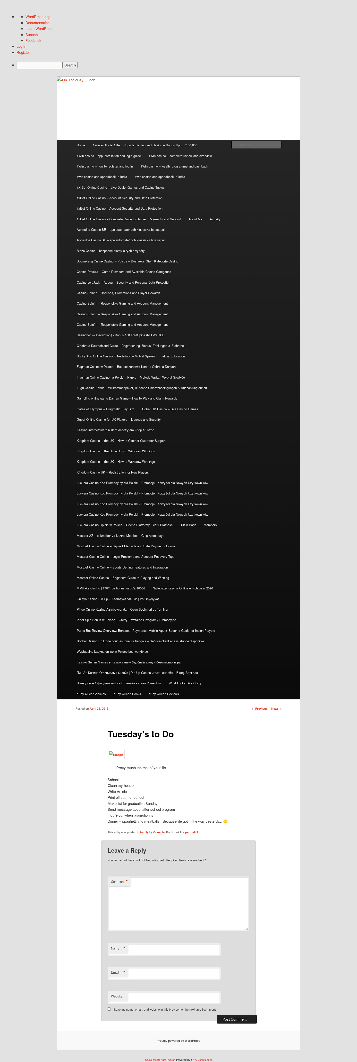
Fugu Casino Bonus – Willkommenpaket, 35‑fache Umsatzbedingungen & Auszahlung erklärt (142, 387)
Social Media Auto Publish (160, 1060)
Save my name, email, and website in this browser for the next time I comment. (165, 1009)
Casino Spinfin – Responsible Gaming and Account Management (122, 303)
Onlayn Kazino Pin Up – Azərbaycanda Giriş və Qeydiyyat (118, 598)
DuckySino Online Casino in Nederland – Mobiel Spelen (116, 356)
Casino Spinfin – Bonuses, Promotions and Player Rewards (118, 292)
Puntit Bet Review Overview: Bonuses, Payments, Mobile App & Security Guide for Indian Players (146, 630)
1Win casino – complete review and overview (180, 155)
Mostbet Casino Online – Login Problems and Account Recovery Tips (125, 556)
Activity (215, 219)
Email (118, 972)
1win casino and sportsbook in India (102, 176)
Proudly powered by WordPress (178, 1040)
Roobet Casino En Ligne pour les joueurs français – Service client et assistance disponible (140, 641)
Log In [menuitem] (21, 46)
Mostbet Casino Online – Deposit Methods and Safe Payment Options (126, 546)
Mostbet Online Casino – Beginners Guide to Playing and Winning (123, 577)
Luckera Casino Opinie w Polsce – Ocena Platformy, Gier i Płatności (125, 524)
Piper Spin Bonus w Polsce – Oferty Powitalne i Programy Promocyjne (126, 619)
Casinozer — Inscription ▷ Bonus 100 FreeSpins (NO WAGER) (121, 335)
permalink (192, 832)
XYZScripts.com (202, 1060)
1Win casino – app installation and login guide (109, 155)
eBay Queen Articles (91, 693)
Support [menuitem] (32, 34)
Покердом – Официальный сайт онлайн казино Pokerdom (119, 683)
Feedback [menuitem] (33, 40)
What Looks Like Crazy (185, 683)
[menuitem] (183, 65)
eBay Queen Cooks (127, 693)
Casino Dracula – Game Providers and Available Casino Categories (124, 271)
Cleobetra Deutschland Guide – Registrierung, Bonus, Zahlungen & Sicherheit (131, 345)
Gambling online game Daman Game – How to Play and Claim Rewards (127, 398)
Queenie (159, 832)
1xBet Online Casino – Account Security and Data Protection (119, 198)
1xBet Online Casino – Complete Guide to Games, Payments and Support (129, 219)
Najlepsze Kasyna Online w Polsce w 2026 (183, 588)
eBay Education (173, 356)
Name (118, 948)
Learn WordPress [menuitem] (39, 28)
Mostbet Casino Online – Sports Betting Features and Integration (122, 567)
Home (81, 145)
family (144, 832)
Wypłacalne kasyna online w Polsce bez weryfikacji (113, 651)
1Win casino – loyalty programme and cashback (174, 166)
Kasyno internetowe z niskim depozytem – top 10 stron (115, 430)
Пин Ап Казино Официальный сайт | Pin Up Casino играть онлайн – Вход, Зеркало (137, 672)
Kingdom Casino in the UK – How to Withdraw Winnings (116, 451)
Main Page (188, 524)
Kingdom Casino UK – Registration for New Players (113, 472)
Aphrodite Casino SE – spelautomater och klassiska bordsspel (121, 229)
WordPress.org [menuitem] (38, 16)
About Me (195, 219)
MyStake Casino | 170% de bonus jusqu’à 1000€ (111, 588)
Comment (119, 881)
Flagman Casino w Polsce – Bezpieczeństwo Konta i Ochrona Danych (126, 366)
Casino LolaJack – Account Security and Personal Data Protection (123, 282)
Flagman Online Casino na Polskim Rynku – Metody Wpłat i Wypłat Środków (131, 377)
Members (210, 524)
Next (276, 708)
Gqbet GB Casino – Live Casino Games (170, 409)
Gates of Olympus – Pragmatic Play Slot (105, 409)
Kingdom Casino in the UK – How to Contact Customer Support (121, 440)
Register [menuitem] (23, 52)
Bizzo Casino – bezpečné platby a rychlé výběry (111, 250)
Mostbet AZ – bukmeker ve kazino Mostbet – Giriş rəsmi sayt (120, 535)
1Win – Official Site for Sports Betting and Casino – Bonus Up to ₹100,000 (145, 145)
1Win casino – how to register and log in (105, 166)
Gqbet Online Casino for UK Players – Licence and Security (119, 419)
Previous (260, 708)
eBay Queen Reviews (164, 693)
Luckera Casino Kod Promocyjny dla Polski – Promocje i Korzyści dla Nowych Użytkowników (142, 482)
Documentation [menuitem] (38, 22)
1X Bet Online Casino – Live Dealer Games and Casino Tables (121, 187)
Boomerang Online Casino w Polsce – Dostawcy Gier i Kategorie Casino (127, 261)
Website (116, 996)
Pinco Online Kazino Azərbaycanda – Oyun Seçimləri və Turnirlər (122, 609)
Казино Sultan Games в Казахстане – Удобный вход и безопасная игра (128, 662)
